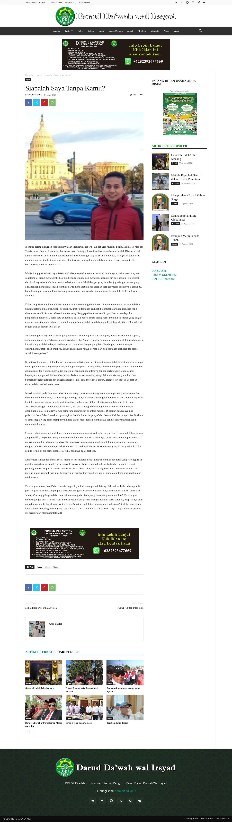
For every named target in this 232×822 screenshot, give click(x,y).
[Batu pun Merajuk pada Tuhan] (160, 242)
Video (166, 31)
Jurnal (130, 31)
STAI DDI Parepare (163, 279)
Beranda (56, 31)
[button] (202, 31)
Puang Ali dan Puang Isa (131, 607)
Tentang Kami (56, 2)
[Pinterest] (44, 102)
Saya (48, 567)
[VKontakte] (204, 2)
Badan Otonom (116, 31)
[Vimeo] (198, 2)
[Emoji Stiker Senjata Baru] (84, 707)
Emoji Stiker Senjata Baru (79, 723)
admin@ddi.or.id (125, 791)
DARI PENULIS (68, 652)
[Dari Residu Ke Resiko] (125, 707)
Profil (67, 31)
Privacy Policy (84, 2)
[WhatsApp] (52, 102)
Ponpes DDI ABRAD (164, 275)
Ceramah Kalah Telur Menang (39, 688)
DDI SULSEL (159, 271)
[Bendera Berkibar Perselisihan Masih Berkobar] (43, 707)
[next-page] (33, 732)
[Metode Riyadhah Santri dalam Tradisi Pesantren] (160, 181)
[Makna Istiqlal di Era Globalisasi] (160, 222)
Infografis (154, 31)
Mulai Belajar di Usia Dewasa (41, 607)
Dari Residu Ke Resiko (117, 723)
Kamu (39, 567)
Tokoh (91, 31)
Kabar (80, 31)
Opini (101, 31)
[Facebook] (181, 2)
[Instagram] (187, 2)
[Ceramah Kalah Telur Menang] (43, 672)
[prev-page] (27, 732)
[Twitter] (192, 2)
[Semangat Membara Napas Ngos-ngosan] (125, 672)
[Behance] (176, 2)
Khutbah (142, 31)
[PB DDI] (116, 16)
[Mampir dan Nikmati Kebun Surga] (160, 202)
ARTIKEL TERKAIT (39, 652)
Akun (176, 31)
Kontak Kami (70, 2)
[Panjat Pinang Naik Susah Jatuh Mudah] (84, 672)
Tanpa (55, 567)
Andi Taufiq (36, 95)
